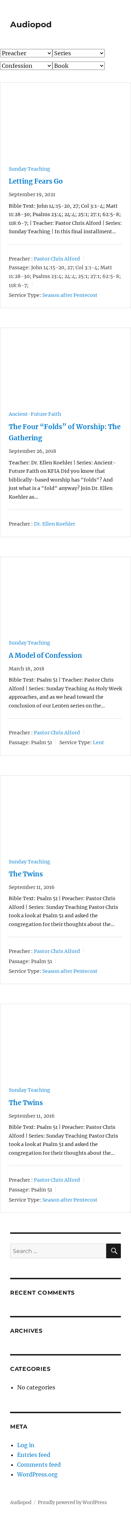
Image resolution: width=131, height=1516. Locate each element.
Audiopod (31, 24)
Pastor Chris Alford (57, 258)
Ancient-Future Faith (35, 414)
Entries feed (33, 1454)
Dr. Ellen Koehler (54, 524)
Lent (98, 742)
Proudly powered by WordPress (72, 1503)
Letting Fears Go (36, 181)
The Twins (26, 874)
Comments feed (39, 1464)
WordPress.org (37, 1474)
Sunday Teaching (29, 169)
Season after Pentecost (69, 295)
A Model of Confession (45, 656)
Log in (26, 1445)
